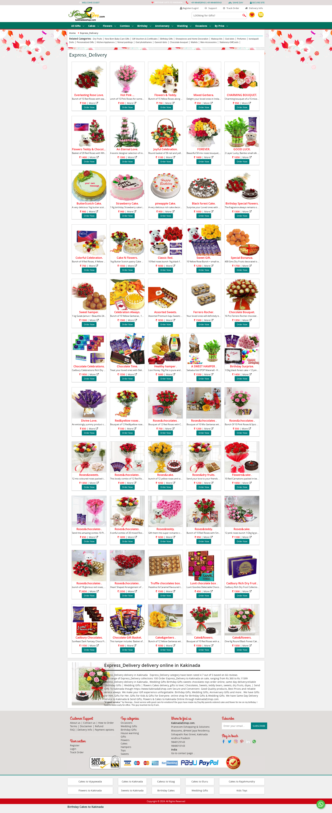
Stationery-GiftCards (228, 42)
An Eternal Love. (127, 149)
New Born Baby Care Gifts (117, 39)
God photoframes (144, 42)
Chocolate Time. (127, 366)
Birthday (142, 25)
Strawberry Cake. (127, 203)
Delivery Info (255, 8)
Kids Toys (242, 790)
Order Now (89, 107)
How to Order (106, 722)
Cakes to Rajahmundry (242, 781)
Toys (123, 750)
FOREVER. (203, 149)
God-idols (229, 39)
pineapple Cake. (165, 203)
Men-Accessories (208, 42)
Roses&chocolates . (165, 420)
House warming (130, 733)
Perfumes (241, 39)
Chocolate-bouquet (179, 42)
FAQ (72, 729)
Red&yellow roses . (127, 420)
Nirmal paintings (125, 42)
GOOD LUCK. (242, 149)
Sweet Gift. (204, 258)
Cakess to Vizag (166, 781)
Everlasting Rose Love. (89, 95)
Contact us (89, 722)
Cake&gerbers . (165, 637)
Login (73, 748)
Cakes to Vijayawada (90, 781)
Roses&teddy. (165, 529)
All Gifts (76, 25)
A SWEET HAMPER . (203, 366)
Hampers (126, 747)
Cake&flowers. (203, 637)
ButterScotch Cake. (89, 203)
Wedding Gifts (129, 726)
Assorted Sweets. (165, 312)
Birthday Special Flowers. (242, 203)
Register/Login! (190, 8)
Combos (125, 25)
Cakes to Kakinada (132, 781)
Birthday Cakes (166, 790)
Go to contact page (182, 753)
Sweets (125, 753)
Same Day (238, 2)
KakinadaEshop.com (207, 699)
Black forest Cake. (203, 203)
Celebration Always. (127, 312)
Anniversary (162, 25)
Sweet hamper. (89, 312)
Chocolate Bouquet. (242, 312)
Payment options (104, 729)
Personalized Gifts (85, 42)
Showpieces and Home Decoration (192, 39)
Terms (73, 726)
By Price (219, 25)
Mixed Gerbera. (203, 95)
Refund (99, 726)
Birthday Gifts (166, 39)
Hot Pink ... (127, 95)
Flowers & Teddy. (165, 95)
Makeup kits (216, 39)
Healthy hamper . (165, 366)
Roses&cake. (165, 475)
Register (75, 745)
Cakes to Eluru (199, 781)
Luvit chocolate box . (203, 583)
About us (75, 722)
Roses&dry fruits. (203, 475)
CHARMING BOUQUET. (242, 95)
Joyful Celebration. (165, 149)
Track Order (232, 8)
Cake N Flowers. (127, 258)
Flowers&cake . (242, 475)
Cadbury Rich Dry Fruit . (242, 583)
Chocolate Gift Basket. (127, 637)
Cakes (91, 25)
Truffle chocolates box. (166, 583)
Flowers (107, 25)
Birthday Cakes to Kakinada (85, 807)
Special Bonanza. (242, 258)
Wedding (182, 25)
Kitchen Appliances (106, 42)
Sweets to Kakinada (132, 790)
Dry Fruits (97, 39)
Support (212, 8)
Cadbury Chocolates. (89, 637)
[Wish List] (100, 65)
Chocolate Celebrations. (89, 366)
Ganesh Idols (161, 42)
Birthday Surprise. (242, 366)
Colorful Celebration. (89, 258)
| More (88, 103)
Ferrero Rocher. (203, 312)
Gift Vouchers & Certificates (145, 39)
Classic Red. (165, 258)
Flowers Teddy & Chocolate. (90, 149)
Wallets (194, 42)
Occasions (201, 25)
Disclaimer (86, 726)
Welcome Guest (90, 2)
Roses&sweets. (89, 475)
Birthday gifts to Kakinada (168, 2)
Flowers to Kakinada (90, 790)
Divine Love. (89, 420)
